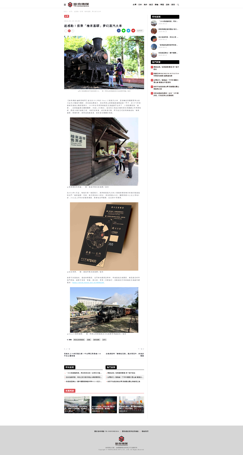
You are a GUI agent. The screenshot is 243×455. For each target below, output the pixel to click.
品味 (168, 4)
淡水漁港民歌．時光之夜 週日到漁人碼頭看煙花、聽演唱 (86, 377)
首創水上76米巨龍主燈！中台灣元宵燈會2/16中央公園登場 (82, 355)
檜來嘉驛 (96, 339)
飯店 (151, 4)
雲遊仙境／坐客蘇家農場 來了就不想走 (121, 373)
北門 (104, 339)
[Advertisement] (165, 112)
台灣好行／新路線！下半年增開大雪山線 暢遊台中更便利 (127, 377)
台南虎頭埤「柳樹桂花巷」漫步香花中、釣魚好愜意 (125, 355)
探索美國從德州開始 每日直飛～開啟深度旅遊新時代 (177, 29)
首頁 (65, 11)
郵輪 (156, 4)
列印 (141, 31)
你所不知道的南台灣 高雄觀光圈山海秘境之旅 (123, 381)
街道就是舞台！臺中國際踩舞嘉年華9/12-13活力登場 (85, 381)
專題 (162, 4)
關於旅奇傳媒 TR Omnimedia (106, 431)
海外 (145, 4)
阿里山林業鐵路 (79, 339)
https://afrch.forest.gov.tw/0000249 (88, 282)
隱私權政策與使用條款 (130, 431)
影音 (173, 4)
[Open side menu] (64, 5)
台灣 (134, 4)
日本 (140, 4)
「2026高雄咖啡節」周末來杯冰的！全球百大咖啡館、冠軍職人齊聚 (90, 373)
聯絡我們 (145, 431)
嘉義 (88, 339)
